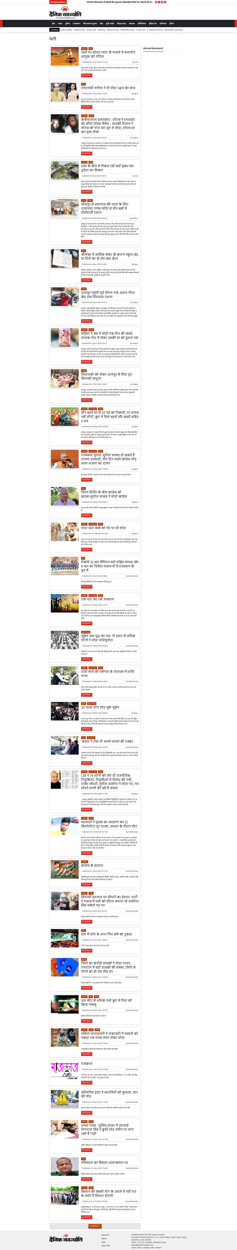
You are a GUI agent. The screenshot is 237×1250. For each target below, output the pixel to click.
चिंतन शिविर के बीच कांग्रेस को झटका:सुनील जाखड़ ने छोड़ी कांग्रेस (104, 494)
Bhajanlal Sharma (155, 30)
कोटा (90, 48)
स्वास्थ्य (132, 23)
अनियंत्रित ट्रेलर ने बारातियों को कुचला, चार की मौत (109, 1095)
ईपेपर (171, 23)
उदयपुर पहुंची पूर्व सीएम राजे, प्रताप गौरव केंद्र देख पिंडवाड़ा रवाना (108, 295)
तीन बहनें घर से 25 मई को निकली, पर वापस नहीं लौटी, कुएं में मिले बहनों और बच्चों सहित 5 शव (110, 417)
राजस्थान (76, 23)
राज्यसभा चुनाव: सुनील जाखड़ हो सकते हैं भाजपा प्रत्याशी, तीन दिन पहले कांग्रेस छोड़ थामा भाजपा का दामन (109, 459)
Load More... (95, 1226)
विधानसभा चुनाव (90, 23)
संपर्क (103, 1242)
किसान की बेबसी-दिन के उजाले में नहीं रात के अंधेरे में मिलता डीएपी (108, 1194)
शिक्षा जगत (121, 23)
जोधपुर (90, 200)
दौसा (90, 996)
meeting (102, 30)
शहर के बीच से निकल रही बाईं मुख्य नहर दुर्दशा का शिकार (107, 168)
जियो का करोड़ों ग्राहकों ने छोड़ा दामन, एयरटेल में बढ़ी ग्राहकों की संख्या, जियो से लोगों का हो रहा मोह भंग (108, 967)
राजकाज (86, 1064)
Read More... (86, 75)
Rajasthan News (128, 30)
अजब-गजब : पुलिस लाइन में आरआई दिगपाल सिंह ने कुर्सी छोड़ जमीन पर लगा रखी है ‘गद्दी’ (107, 1130)
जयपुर (100, 409)
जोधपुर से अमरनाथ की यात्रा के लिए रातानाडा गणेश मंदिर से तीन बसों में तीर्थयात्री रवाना (104, 209)
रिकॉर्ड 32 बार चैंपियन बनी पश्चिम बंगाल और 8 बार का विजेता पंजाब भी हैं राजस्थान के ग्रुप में (109, 566)
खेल (101, 23)
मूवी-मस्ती (110, 23)
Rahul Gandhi (113, 30)
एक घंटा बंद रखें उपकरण (97, 599)
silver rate (92, 30)
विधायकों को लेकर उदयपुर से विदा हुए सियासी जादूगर (106, 377)
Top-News (92, 409)
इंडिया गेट (153, 23)
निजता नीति (105, 1246)
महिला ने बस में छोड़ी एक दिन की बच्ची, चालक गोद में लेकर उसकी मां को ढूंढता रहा (109, 336)
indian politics (66, 30)
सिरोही (97, 1030)
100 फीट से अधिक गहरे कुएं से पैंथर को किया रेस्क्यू (106, 1003)
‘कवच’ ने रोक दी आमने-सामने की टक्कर (107, 741)
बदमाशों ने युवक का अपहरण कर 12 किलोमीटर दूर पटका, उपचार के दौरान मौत (109, 824)
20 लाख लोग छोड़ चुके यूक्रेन (100, 707)
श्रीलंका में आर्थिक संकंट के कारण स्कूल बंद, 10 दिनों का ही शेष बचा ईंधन (110, 257)
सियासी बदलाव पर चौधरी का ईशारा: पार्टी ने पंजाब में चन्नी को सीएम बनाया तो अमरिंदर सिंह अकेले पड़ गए (110, 901)
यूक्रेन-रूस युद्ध (85, 632)
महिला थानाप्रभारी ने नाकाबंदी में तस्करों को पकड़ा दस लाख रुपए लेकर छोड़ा (109, 1036)
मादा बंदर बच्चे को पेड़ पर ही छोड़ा (103, 528)
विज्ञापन (104, 1239)
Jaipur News (80, 30)
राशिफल (163, 23)
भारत (60, 23)
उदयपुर (91, 116)
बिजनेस (84, 959)
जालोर (83, 200)
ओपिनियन (142, 23)
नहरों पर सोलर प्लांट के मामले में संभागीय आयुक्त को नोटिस (108, 55)
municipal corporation (174, 30)
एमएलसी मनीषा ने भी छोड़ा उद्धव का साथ (108, 88)
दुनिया (67, 23)
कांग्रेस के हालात (92, 866)
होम (53, 23)
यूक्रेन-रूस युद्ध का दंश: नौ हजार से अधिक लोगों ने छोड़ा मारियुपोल (108, 638)
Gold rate (141, 30)
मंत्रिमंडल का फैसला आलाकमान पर (104, 1163)
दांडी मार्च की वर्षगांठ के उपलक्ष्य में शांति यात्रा (107, 674)
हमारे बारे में (105, 1235)
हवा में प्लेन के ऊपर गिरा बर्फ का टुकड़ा (106, 934)
